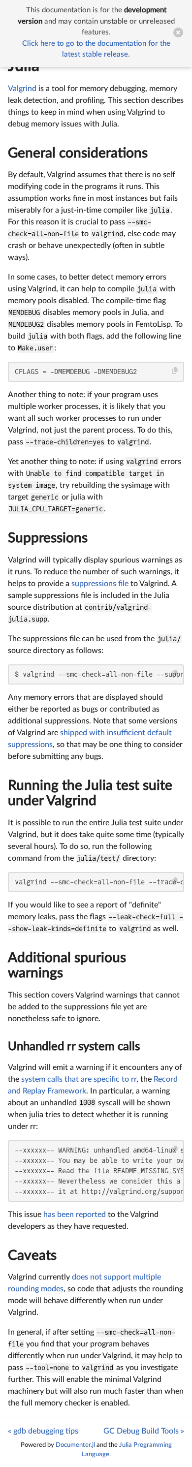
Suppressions (48, 538)
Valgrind (22, 89)
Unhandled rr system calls (74, 1047)
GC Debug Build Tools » (143, 1431)
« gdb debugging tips (43, 1431)
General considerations (78, 153)
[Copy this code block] (175, 371)
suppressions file (99, 584)
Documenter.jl (75, 1445)
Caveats (32, 1255)
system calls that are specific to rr (78, 1079)
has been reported (74, 1214)
